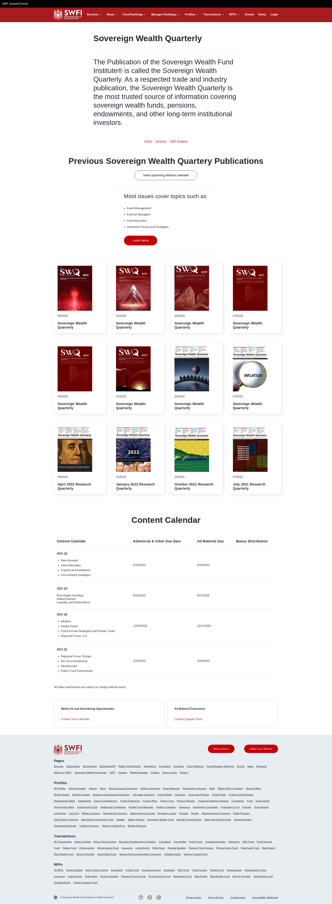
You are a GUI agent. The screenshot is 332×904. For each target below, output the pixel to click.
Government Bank (64, 807)
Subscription (73, 766)
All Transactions (63, 841)
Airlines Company (150, 788)
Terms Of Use (216, 897)
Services (92, 14)
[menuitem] (60, 768)
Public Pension (241, 813)
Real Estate (268, 848)
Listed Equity (142, 848)
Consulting (165, 766)
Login (274, 14)
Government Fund (87, 807)
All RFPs (58, 870)
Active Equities (83, 841)
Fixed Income (264, 841)
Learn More (140, 240)
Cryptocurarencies (215, 841)
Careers (122, 772)
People (195, 813)
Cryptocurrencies (151, 870)
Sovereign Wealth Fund (160, 819)
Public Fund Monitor (129, 766)
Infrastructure (86, 848)
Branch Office (253, 788)
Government (263, 800)
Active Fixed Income (105, 841)
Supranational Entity (65, 825)
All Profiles (60, 788)
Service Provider (85, 854)
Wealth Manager (137, 825)
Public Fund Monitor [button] (261, 748)
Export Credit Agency (105, 800)
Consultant (165, 841)
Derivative (234, 841)
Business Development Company (111, 794)
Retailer (120, 819)
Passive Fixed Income (201, 848)
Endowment (84, 800)
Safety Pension (136, 819)
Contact (155, 772)
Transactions (212, 14)
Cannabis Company (144, 794)
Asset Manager (171, 788)
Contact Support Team (188, 719)
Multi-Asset (159, 848)
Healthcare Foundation (113, 807)
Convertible (180, 841)
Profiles (190, 14)
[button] (95, 14)
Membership (90, 766)
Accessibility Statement (265, 897)
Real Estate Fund (63, 854)
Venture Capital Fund (196, 854)
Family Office (150, 800)
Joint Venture (261, 807)
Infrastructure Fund (108, 848)
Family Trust (167, 800)
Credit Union (219, 794)
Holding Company (166, 807)
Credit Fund (195, 841)
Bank (212, 788)
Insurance (184, 807)
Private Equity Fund (227, 848)
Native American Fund (142, 813)
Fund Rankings (132, 14)
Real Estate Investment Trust (97, 819)
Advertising (150, 766)
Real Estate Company (66, 819)
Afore (103, 788)
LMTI (113, 772)
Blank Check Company (230, 788)
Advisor (93, 788)
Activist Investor (77, 788)
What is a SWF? (63, 772)
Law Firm (74, 813)
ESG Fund (248, 841)
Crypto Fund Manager (241, 794)
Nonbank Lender (167, 813)
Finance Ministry (186, 800)
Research (261, 766)
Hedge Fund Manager (141, 807)
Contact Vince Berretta (75, 719)
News (110, 14)
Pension (183, 813)
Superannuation (243, 819)
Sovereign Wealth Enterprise (91, 772)
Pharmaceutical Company (216, 813)
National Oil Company (115, 813)
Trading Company (89, 825)
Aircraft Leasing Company (123, 788)
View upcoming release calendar (166, 175)
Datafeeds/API (108, 766)
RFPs (233, 14)
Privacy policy (193, 897)
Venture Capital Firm (113, 825)
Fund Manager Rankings (220, 766)
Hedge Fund (70, 848)
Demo (262, 14)
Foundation (238, 800)
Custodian (169, 870)
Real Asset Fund (250, 848)
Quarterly (178, 766)
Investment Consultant (205, 807)
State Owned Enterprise (217, 819)
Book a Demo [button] (221, 748)
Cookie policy (237, 897)
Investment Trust (230, 807)
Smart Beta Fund (106, 854)
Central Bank (165, 794)
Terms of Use (169, 772)
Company (180, 794)
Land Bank (60, 813)
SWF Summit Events (15, 3)
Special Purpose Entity (189, 819)
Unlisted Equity (172, 854)
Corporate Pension (198, 794)
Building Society (81, 794)
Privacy (184, 772)
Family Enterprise (130, 800)
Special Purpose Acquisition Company (140, 854)
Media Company (91, 813)
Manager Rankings (164, 14)
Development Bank (64, 800)
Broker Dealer (62, 794)
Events (249, 14)
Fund (250, 800)
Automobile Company (195, 788)
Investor (246, 807)
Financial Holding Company (213, 800)
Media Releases (139, 772)
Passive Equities (177, 848)
